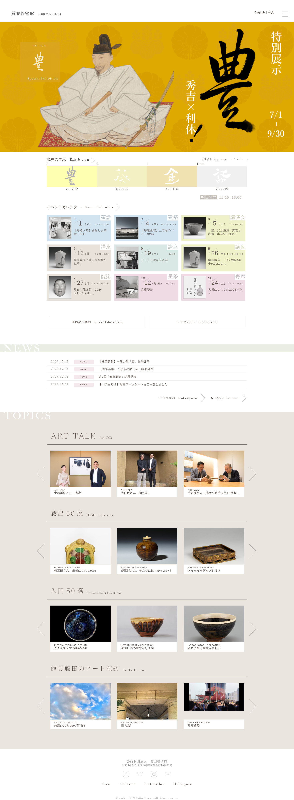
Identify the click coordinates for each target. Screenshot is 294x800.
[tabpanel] (147, 87)
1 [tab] (147, 145)
